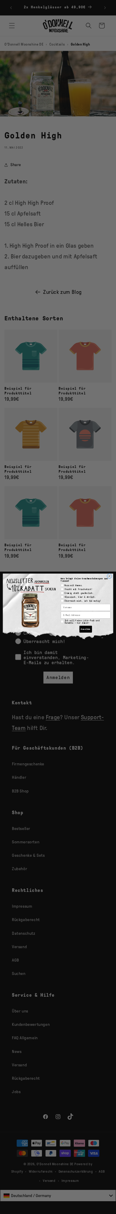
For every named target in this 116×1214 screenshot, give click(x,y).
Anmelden (85, 629)
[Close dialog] (109, 576)
